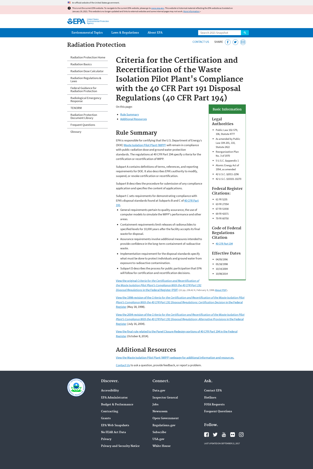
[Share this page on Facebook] (228, 42)
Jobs (155, 404)
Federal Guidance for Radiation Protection (83, 89)
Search (245, 32)
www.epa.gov (157, 8)
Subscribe (159, 432)
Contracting (109, 411)
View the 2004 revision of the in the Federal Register (180, 319)
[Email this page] (243, 42)
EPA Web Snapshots (115, 425)
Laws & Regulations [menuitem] (125, 32)
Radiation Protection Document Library (83, 116)
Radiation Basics (81, 64)
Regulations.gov (164, 425)
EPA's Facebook (206, 434)
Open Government (166, 418)
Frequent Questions (82, 125)
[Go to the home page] (76, 21)
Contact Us (201, 42)
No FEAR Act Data (113, 432)
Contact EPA (213, 390)
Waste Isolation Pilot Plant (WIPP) (145, 145)
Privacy (106, 439)
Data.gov (159, 390)
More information (191, 11)
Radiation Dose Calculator (87, 71)
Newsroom (160, 411)
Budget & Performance (117, 404)
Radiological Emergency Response (85, 99)
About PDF (220, 290)
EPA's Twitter (215, 434)
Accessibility (110, 390)
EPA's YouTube (224, 434)
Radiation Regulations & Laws (85, 79)
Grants (106, 418)
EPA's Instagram (241, 434)
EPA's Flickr (232, 434)
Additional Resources (133, 119)
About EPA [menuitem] (155, 32)
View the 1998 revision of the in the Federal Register (180, 302)
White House (162, 446)
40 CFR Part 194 (224, 243)
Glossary (75, 132)
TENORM (76, 108)
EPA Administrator (114, 397)
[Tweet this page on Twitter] (235, 42)
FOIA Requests (214, 404)
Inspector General (165, 397)
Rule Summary (129, 114)
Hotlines (210, 397)
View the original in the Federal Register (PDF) (158, 285)
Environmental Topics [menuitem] (87, 32)
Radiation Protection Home (87, 57)
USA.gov (158, 439)
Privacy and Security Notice (120, 446)
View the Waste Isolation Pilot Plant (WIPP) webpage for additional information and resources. (175, 358)
